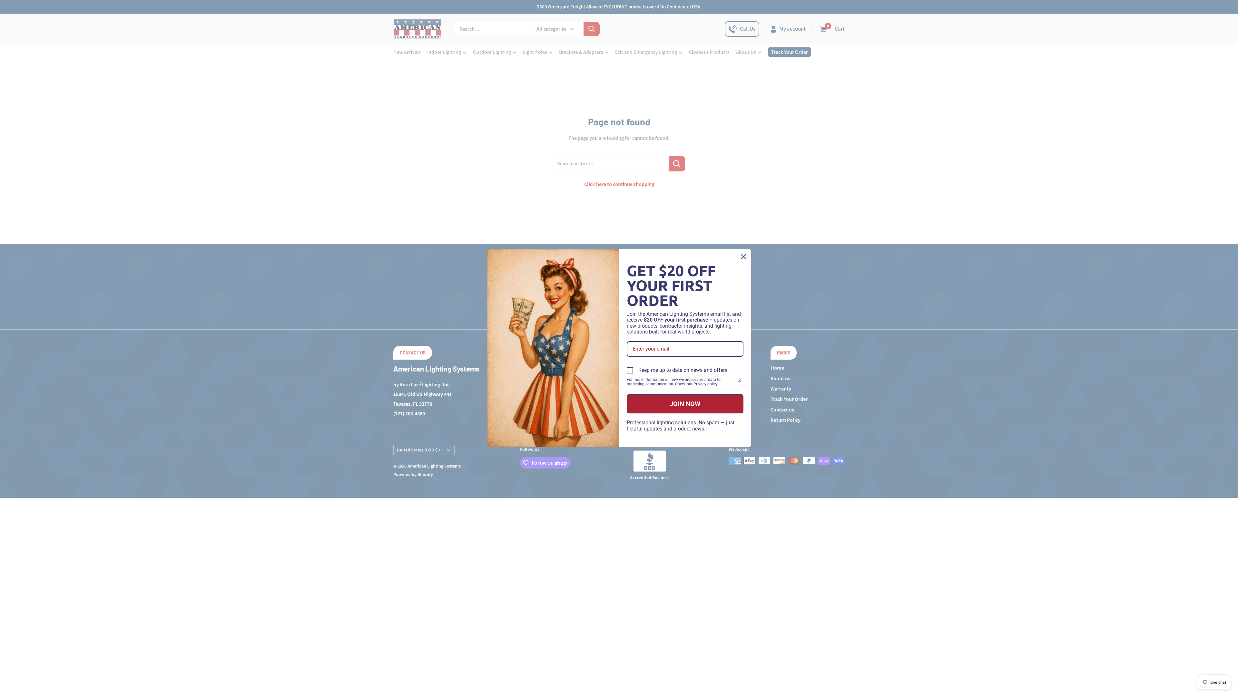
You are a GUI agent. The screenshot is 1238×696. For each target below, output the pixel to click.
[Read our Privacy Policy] (739, 380)
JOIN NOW (685, 404)
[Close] (743, 257)
